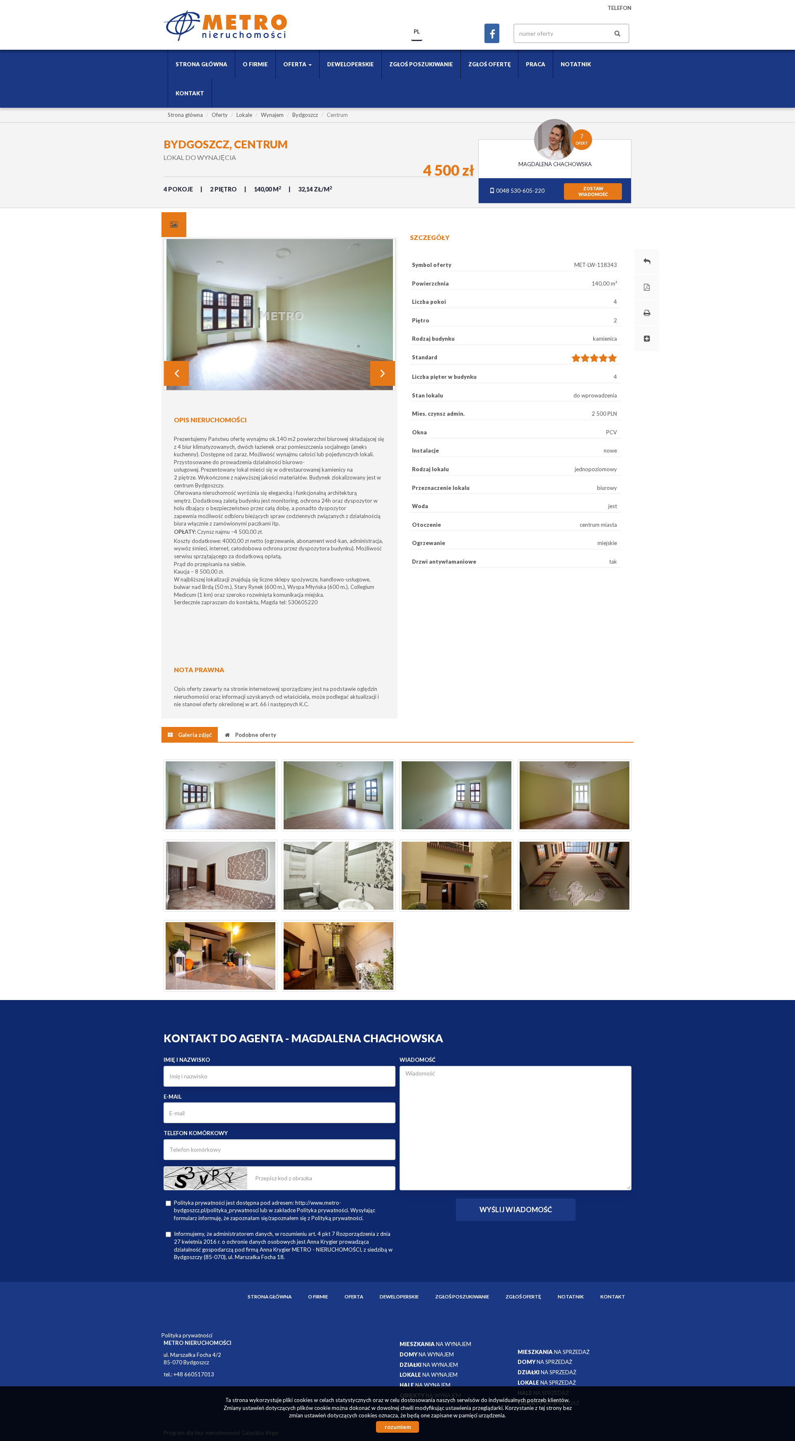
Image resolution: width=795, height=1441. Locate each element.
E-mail (173, 1096)
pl (417, 31)
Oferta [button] (295, 64)
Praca (535, 64)
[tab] (173, 224)
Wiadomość (418, 1059)
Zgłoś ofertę (489, 64)
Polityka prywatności (186, 1335)
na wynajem (435, 1344)
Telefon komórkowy (196, 1133)
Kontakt (190, 93)
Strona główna (201, 64)
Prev (176, 373)
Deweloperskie (350, 64)
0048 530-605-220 (519, 190)
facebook (491, 33)
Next (382, 373)
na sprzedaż (554, 1352)
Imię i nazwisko (187, 1059)
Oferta (353, 1296)
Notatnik (576, 64)
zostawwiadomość (593, 191)
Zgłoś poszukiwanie (421, 64)
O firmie (255, 64)
